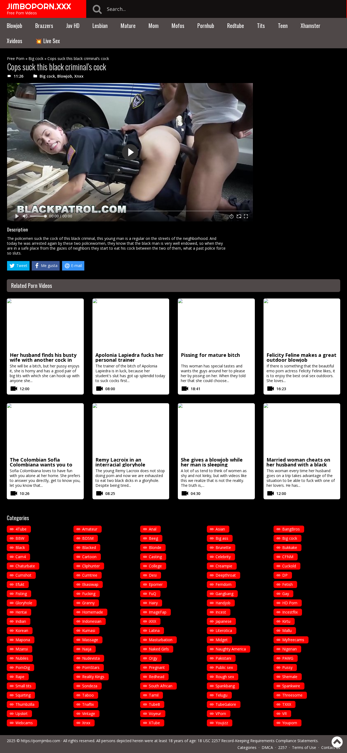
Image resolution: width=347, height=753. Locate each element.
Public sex (224, 667)
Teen (283, 25)
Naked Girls (159, 649)
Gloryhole (23, 602)
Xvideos (14, 41)
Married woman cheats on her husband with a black (298, 462)
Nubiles (21, 658)
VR (284, 713)
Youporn (289, 722)
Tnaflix (88, 704)
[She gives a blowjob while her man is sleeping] (216, 429)
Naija (86, 649)
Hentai (21, 612)
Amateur (89, 529)
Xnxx (78, 76)
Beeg (153, 538)
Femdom (224, 584)
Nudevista (91, 658)
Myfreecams (293, 639)
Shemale (289, 676)
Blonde (155, 547)
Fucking (88, 593)
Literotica (224, 630)
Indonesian (91, 621)
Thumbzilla (24, 704)
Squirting (23, 695)
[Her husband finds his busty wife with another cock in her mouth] (45, 324)
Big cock (35, 58)
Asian (220, 529)
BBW (19, 538)
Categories (246, 747)
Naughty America (231, 649)
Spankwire (291, 685)
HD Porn (289, 602)
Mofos (178, 25)
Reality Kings (93, 676)
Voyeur (155, 713)
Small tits (23, 685)
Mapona (22, 639)
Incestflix (290, 612)
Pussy (287, 667)
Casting (155, 556)
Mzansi (21, 649)
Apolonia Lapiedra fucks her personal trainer (129, 357)
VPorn (221, 713)
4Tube (21, 529)
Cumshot (23, 575)
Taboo (88, 695)
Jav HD (72, 25)
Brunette (223, 547)
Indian (20, 621)
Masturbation (160, 639)
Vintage (88, 713)
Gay (285, 593)
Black (20, 547)
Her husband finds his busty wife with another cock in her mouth (43, 360)
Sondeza (89, 685)
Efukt (19, 584)
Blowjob (14, 25)
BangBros (291, 529)
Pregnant (157, 667)
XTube (154, 722)
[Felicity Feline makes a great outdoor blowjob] (302, 324)
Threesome (292, 695)
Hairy (153, 602)
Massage (90, 639)
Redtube (235, 25)
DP (285, 575)
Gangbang (224, 593)
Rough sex (225, 676)
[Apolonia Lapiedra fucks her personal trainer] (131, 324)
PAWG (287, 658)
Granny (88, 602)
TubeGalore (226, 704)
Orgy (153, 658)
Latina (154, 630)
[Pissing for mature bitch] (216, 324)
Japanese (224, 621)
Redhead (156, 676)
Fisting (21, 593)
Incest (221, 612)
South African (160, 685)
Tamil (154, 695)
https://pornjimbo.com (40, 740)
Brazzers (44, 25)
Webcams (24, 722)
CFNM (287, 556)
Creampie (224, 565)
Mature (128, 25)
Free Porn (15, 58)
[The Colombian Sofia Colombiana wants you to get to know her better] (45, 429)
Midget (222, 639)
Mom (154, 25)
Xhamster (310, 25)
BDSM (88, 538)
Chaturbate (25, 565)
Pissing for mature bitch (210, 355)
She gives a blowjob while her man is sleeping (212, 462)
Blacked (89, 547)
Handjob (223, 602)
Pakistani (223, 658)
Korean (21, 630)
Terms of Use (304, 747)
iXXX (152, 621)
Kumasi (88, 630)
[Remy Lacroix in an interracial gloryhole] (131, 429)
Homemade (92, 612)
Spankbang (225, 685)
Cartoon (89, 556)
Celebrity (223, 556)
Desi (153, 575)
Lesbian (100, 25)
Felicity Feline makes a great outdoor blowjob (301, 357)
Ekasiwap (90, 584)
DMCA (267, 747)
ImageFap (157, 612)
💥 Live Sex (47, 41)
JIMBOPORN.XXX (39, 6)
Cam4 (20, 556)
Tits (261, 25)
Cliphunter (91, 565)
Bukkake (289, 547)
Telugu (221, 695)
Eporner (156, 584)
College (155, 565)
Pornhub (205, 25)
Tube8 (154, 704)
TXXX (286, 704)
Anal (152, 529)
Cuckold (289, 565)
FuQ (152, 593)
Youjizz (222, 722)
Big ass (222, 538)
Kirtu (286, 621)
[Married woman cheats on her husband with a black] (302, 429)
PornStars (90, 667)
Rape (19, 676)
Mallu (287, 630)
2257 (282, 747)
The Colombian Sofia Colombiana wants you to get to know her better (41, 464)
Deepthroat (226, 575)
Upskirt (21, 713)
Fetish (287, 584)
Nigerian (289, 649)
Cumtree (89, 575)
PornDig (22, 667)
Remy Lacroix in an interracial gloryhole (120, 462)
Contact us (330, 747)
